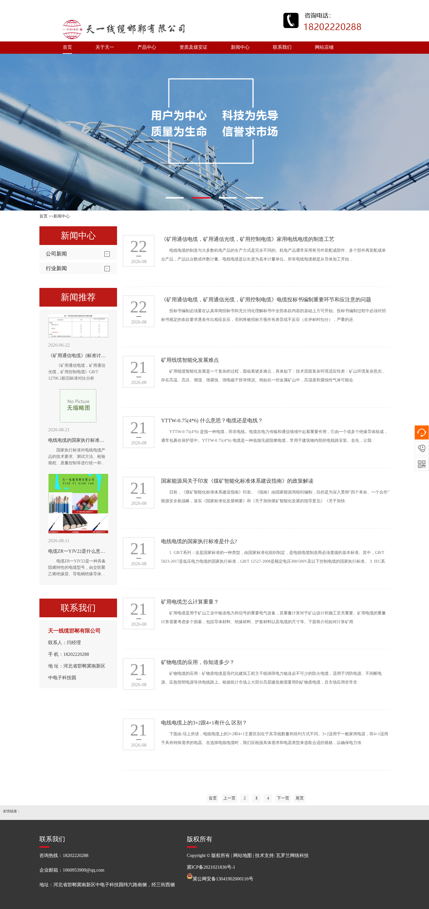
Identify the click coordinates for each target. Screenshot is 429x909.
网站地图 (242, 855)
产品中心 (146, 47)
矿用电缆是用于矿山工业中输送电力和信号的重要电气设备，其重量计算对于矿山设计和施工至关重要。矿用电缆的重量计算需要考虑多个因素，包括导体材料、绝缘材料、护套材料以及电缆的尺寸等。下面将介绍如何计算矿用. (273, 617)
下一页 (283, 798)
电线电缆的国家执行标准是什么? (199, 541)
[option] (214, 132)
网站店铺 (324, 47)
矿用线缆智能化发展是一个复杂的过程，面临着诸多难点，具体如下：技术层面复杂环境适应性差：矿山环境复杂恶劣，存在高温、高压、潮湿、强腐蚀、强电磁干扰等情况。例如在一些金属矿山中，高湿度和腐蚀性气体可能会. (273, 375)
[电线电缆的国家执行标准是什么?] (78, 406)
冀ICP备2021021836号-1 (211, 867)
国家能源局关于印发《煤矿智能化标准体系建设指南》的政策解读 (237, 481)
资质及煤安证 (193, 47)
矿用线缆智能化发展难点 (190, 360)
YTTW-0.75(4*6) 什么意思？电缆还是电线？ (212, 420)
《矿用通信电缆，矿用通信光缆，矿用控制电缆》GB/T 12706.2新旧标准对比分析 (76, 371)
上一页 (229, 798)
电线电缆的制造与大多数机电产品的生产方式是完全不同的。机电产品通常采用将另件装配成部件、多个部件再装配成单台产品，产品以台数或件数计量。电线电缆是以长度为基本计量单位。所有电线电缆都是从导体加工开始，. (273, 254)
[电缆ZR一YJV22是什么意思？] (78, 503)
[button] (175, 198)
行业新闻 (56, 268)
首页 (67, 47)
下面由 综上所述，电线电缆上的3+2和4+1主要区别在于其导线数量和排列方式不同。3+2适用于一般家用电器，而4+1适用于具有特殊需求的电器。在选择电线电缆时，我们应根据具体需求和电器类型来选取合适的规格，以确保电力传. (274, 738)
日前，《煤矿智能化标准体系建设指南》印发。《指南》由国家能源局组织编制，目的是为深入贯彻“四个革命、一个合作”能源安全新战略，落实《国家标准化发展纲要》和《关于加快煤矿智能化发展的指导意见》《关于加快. (275, 496)
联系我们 (282, 47)
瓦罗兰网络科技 (292, 855)
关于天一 (104, 47)
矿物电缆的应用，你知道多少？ (198, 662)
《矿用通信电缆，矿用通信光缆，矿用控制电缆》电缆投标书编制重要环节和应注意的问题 (266, 300)
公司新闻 (56, 254)
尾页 (300, 798)
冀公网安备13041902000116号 (223, 878)
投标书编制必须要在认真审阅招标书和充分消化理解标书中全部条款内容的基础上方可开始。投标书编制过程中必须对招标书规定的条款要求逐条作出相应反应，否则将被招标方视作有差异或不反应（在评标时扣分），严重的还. (273, 315)
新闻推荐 (78, 297)
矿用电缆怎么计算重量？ (190, 602)
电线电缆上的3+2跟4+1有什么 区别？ (204, 723)
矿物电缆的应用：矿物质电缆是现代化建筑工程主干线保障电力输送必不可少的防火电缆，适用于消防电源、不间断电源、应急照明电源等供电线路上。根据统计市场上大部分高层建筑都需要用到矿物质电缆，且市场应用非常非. (271, 677)
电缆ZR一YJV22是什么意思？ (79, 551)
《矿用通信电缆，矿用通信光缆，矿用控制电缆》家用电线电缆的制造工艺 (247, 239)
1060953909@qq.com (83, 870)
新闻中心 (240, 47)
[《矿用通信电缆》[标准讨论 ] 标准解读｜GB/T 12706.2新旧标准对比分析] (78, 326)
